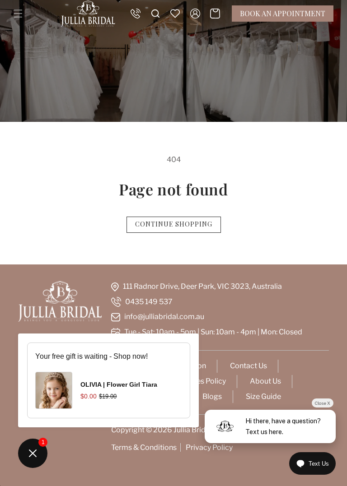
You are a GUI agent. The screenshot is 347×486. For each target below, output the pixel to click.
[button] (18, 13)
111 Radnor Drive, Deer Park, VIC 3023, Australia (202, 286)
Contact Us (248, 365)
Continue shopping (173, 224)
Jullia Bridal (192, 430)
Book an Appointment (282, 13)
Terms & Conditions (144, 447)
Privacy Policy (209, 447)
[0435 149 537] (135, 13)
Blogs (212, 396)
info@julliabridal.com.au (164, 316)
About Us (265, 381)
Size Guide (263, 396)
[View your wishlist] (175, 13)
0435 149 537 (149, 301)
